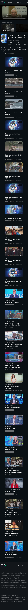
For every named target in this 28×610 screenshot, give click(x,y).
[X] (26, 565)
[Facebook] (18, 565)
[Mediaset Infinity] (3, 2)
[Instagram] (22, 565)
